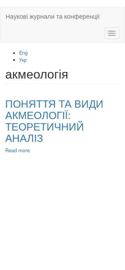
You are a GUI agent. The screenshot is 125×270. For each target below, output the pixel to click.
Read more (17, 150)
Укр (23, 59)
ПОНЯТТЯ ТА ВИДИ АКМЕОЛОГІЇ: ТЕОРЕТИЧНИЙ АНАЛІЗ (54, 120)
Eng (23, 52)
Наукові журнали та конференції (53, 15)
